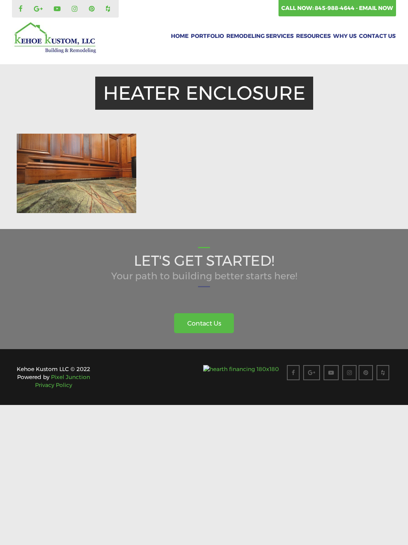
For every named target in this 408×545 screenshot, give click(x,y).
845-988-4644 (335, 8)
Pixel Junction (70, 377)
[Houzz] (109, 9)
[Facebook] (22, 9)
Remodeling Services (260, 35)
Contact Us (377, 35)
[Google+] (39, 9)
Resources (313, 35)
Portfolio (207, 35)
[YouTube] (58, 9)
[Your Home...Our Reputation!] (55, 38)
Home (179, 35)
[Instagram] (76, 9)
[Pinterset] (93, 9)
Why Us (345, 35)
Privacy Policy (53, 385)
